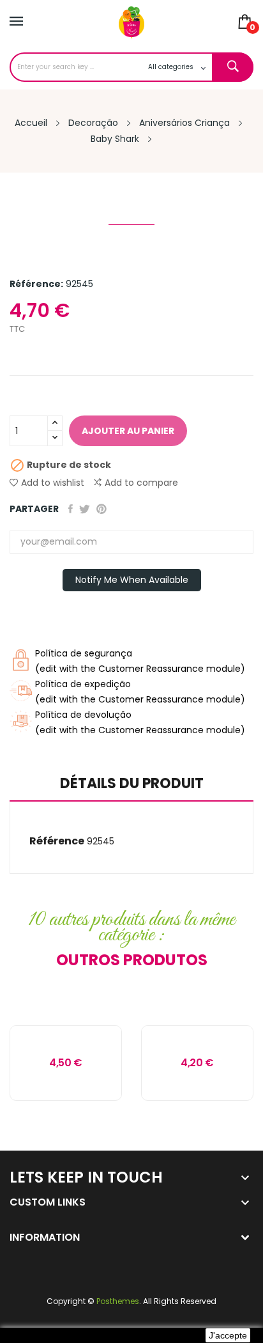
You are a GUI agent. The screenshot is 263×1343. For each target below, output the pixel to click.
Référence (56, 841)
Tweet (84, 508)
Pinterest (101, 508)
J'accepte (228, 1335)
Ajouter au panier (128, 430)
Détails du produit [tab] (132, 784)
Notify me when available (131, 579)
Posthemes (117, 1301)
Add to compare (141, 482)
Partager (70, 508)
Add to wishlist (52, 482)
